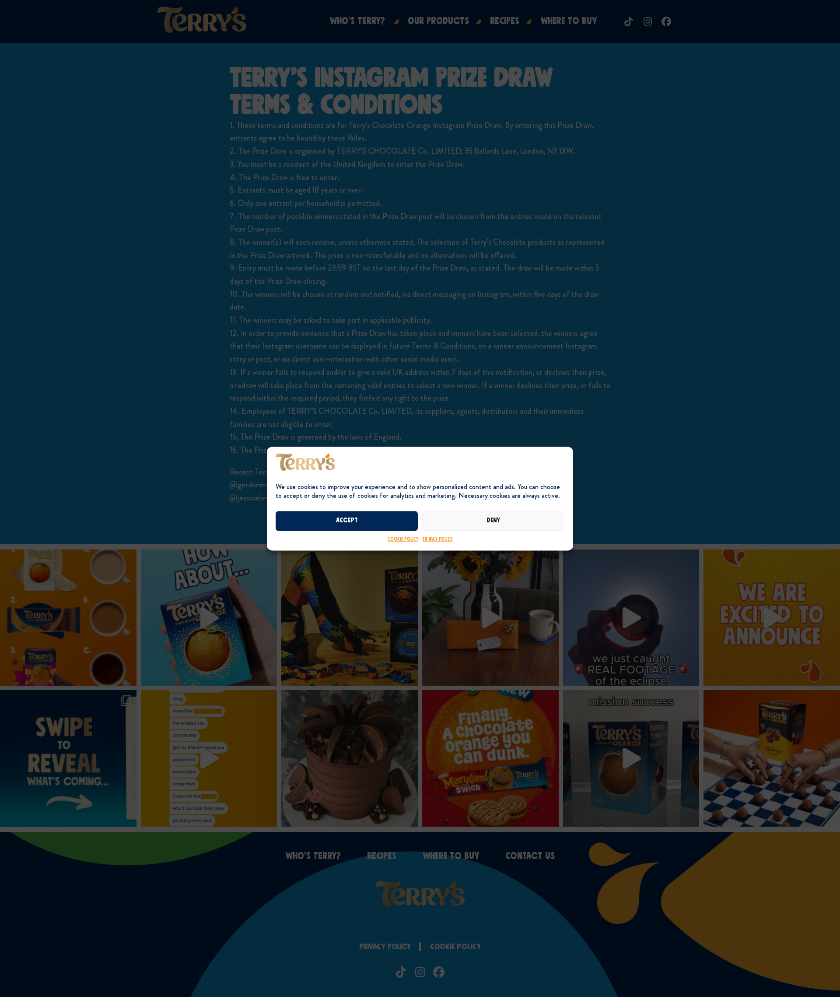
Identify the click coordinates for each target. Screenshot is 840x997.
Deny (493, 521)
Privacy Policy (438, 539)
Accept (347, 521)
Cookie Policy (403, 539)
